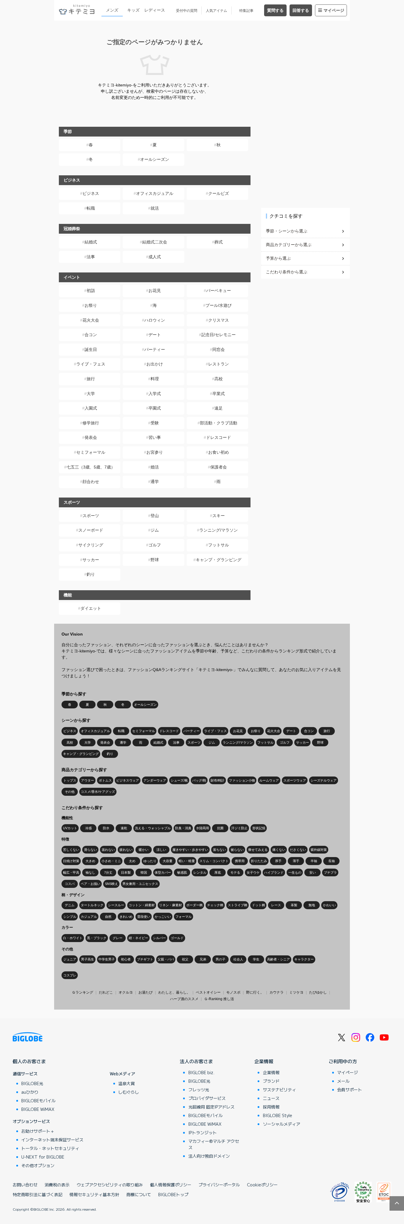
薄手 (296, 861)
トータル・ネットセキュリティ (50, 1148)
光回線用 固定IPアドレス (211, 1107)
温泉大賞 (126, 1083)
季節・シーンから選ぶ (286, 231)
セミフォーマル (90, 452)
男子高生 (87, 959)
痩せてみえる (258, 849)
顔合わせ (91, 481)
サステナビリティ (279, 1090)
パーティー (154, 349)
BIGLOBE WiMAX (37, 1109)
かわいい (329, 905)
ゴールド (177, 938)
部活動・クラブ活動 (218, 423)
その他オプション (37, 1165)
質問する (275, 10)
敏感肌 (182, 872)
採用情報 (271, 1107)
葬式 (218, 242)
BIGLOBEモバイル (38, 1100)
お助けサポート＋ (37, 1131)
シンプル (69, 916)
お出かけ (154, 364)
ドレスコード (218, 437)
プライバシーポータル (219, 1185)
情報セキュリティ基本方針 (94, 1194)
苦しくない (71, 849)
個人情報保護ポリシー (170, 1185)
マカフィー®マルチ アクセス (213, 1144)
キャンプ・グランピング (218, 559)
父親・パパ (166, 959)
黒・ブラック (96, 938)
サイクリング (90, 545)
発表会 (91, 437)
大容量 (167, 861)
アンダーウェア (154, 780)
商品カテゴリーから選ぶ (288, 244)
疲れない (125, 849)
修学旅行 (91, 423)
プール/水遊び (219, 305)
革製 (294, 905)
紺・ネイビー (138, 938)
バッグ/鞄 (199, 780)
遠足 (218, 408)
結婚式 (91, 242)
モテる (235, 872)
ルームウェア (269, 780)
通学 (155, 481)
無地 (311, 905)
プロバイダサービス (207, 1098)
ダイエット (90, 608)
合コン (91, 334)
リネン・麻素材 (170, 905)
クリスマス (218, 320)
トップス (69, 780)
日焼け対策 (71, 861)
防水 (106, 828)
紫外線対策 (319, 849)
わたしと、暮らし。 (174, 992)
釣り (91, 574)
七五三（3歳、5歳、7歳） (91, 467)
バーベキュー (218, 290)
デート (154, 334)
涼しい (161, 849)
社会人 (238, 959)
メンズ (112, 10)
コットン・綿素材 (142, 905)
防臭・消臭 (183, 828)
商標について (138, 1194)
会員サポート (349, 1090)
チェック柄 (215, 905)
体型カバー (163, 872)
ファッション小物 (242, 780)
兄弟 (203, 959)
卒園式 (154, 408)
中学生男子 (106, 959)
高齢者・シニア (278, 959)
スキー (218, 515)
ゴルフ (154, 545)
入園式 (91, 408)
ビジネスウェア (127, 780)
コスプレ (69, 975)
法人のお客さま (196, 1061)
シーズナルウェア (324, 780)
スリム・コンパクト (214, 861)
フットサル (218, 545)
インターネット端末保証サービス (52, 1140)
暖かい (143, 849)
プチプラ (330, 872)
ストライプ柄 (237, 905)
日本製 (126, 872)
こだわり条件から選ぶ (286, 271)
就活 (155, 208)
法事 (91, 256)
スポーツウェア (294, 780)
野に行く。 (255, 992)
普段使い (143, 916)
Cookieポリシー (262, 1185)
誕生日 (91, 349)
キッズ (133, 10)
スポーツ (91, 515)
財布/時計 (217, 780)
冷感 (88, 828)
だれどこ (106, 992)
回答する (301, 10)
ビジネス (91, 193)
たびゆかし (318, 992)
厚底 (217, 872)
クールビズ (218, 193)
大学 (91, 393)
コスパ (70, 883)
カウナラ (276, 992)
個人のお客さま (29, 1061)
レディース (154, 10)
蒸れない (108, 849)
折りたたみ (259, 861)
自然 (108, 916)
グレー (117, 938)
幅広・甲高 (71, 872)
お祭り (91, 305)
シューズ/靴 (179, 780)
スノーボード (90, 530)
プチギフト (145, 959)
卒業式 (218, 393)
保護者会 (218, 467)
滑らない (90, 849)
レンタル (199, 872)
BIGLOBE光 (32, 1083)
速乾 (124, 828)
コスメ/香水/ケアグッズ (98, 791)
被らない (237, 849)
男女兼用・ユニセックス (140, 883)
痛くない (278, 849)
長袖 (331, 861)
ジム (155, 530)
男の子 (220, 959)
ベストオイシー (208, 992)
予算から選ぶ (278, 258)
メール (343, 1081)
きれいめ (125, 916)
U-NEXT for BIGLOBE (42, 1157)
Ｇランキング (82, 992)
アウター (87, 780)
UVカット (70, 828)
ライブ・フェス (90, 364)
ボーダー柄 (194, 905)
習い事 (154, 437)
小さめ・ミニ (111, 861)
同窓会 (218, 349)
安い (312, 872)
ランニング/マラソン (218, 530)
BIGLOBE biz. (201, 1072)
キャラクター (304, 959)
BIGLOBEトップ (173, 1194)
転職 (91, 208)
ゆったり (149, 861)
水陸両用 (202, 828)
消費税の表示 (57, 1185)
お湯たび (145, 992)
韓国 (143, 872)
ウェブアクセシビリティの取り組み (110, 1185)
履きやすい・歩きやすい (190, 849)
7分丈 (108, 872)
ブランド (271, 1081)
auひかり (29, 1092)
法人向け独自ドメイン (209, 1156)
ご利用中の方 (343, 1061)
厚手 (278, 861)
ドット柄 (258, 905)
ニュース (271, 1098)
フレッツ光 (198, 1090)
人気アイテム (216, 11)
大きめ (90, 861)
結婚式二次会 (154, 242)
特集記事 (246, 11)
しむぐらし (128, 1092)
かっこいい (163, 916)
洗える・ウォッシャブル (153, 828)
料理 (155, 378)
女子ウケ (253, 872)
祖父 (185, 959)
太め (132, 861)
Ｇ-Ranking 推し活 (219, 999)
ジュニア (69, 959)
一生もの (294, 872)
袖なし (90, 872)
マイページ (334, 10)
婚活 (155, 467)
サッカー (91, 559)
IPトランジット (202, 1132)
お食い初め (218, 452)
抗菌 (220, 828)
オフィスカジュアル (154, 193)
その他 (70, 791)
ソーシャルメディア (281, 1124)
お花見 (154, 290)
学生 (256, 959)
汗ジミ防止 (239, 828)
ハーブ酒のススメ (184, 999)
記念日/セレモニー (218, 334)
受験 (155, 423)
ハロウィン (154, 320)
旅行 (91, 378)
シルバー (159, 938)
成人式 (154, 256)
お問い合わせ (25, 1185)
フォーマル (183, 916)
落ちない (219, 849)
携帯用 (240, 861)
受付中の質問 (186, 11)
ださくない (298, 849)
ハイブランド (274, 872)
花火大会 (91, 320)
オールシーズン (154, 159)
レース (276, 905)
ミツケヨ (296, 992)
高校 (218, 378)
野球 (155, 559)
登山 (155, 515)
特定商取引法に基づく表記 (37, 1194)
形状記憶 (258, 828)
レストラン (218, 364)
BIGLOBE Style (277, 1115)
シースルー (116, 905)
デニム (70, 905)
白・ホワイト (73, 938)
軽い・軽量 (187, 861)
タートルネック (92, 905)
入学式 (154, 393)
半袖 (314, 861)
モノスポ (233, 992)
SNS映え (111, 883)
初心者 (126, 959)
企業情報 (263, 1061)
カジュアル (89, 916)
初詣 (91, 290)
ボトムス (105, 780)
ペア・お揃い (90, 883)
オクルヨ (126, 992)
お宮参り (154, 452)
